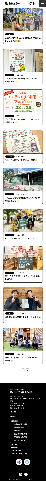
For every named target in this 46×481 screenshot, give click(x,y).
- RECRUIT (14, 448)
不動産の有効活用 (20, 437)
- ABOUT (13, 445)
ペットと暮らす (19, 440)
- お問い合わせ (15, 450)
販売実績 (17, 430)
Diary (9, 34)
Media (10, 156)
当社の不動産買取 (20, 434)
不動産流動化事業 (20, 424)
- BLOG (13, 416)
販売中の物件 (19, 427)
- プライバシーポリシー (18, 453)
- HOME (13, 412)
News (9, 75)
